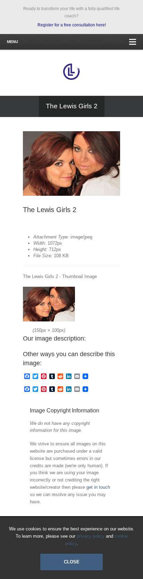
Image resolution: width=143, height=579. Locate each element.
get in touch (98, 487)
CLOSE (71, 561)
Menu (12, 42)
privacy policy (90, 536)
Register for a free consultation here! (71, 25)
